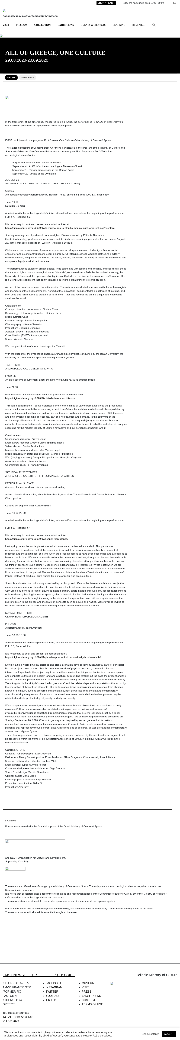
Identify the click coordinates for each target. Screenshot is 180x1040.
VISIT (6, 24)
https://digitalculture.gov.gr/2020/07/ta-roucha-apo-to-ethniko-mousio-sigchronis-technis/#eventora (60, 228)
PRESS (87, 991)
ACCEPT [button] (168, 1034)
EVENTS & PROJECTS (93, 24)
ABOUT (11, 77)
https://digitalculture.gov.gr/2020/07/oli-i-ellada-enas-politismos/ (40, 398)
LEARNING (119, 24)
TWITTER (52, 991)
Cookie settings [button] (150, 1034)
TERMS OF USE (92, 1004)
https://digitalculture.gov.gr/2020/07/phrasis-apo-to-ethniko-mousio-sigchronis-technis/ (53, 657)
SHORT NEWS (91, 995)
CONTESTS (89, 1000)
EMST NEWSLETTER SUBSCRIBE (39, 975)
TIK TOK (51, 1000)
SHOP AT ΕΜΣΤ (106, 3)
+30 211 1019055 (13, 1016)
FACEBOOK (53, 983)
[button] (154, 24)
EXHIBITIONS (66, 24)
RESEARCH (138, 24)
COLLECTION (42, 24)
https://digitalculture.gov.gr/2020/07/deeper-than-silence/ (36, 538)
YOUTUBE (53, 995)
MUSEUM (21, 24)
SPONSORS (27, 77)
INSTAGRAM (54, 987)
